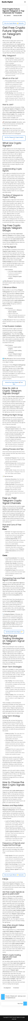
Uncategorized (7, 987)
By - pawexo (7, 15)
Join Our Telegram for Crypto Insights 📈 (14, 138)
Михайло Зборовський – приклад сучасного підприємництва (15, 996)
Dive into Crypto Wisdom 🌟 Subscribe (14, 23)
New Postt (20, 1003)
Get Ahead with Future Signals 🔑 (14, 631)
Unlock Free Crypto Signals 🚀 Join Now (14, 383)
